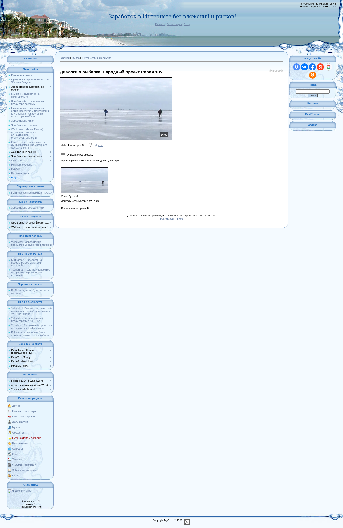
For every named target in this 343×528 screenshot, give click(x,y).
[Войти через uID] (296, 66)
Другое (16, 405)
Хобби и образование (24, 470)
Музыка (16, 427)
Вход (187, 24)
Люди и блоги (20, 421)
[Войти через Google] (328, 67)
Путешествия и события (26, 438)
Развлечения (20, 443)
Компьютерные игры (24, 411)
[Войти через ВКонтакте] (304, 66)
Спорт (15, 454)
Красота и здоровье (23, 416)
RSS (333, 6)
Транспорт (18, 459)
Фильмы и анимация (24, 464)
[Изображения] (84, 180)
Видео (76, 57)
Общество (18, 432)
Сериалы (17, 448)
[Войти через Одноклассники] (312, 75)
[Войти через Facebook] (312, 66)
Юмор (15, 475)
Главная (160, 24)
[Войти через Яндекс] (320, 66)
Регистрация (174, 24)
